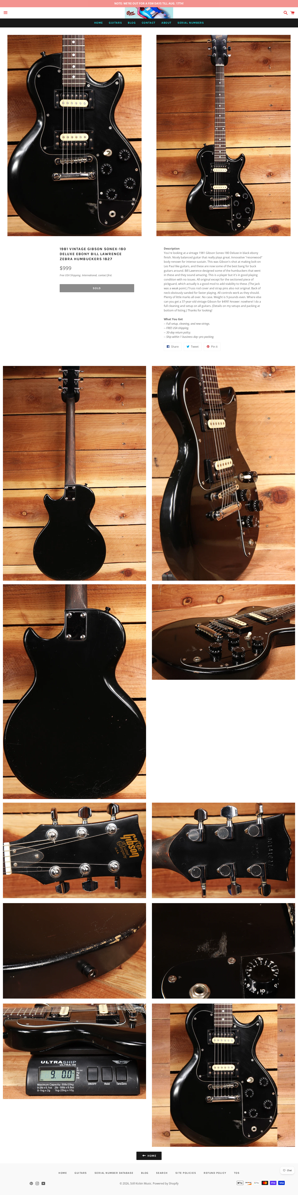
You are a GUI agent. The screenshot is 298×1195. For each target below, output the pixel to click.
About (166, 22)
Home (98, 22)
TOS (237, 1172)
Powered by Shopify (165, 1183)
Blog (132, 22)
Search (162, 1172)
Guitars (115, 22)
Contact (149, 22)
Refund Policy (215, 1172)
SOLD (97, 288)
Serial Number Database (114, 1172)
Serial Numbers (190, 22)
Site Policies (185, 1172)
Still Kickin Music (140, 1183)
